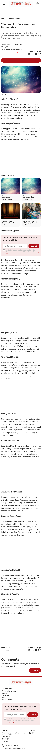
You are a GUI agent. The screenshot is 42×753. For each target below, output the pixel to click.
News (3, 18)
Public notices (7, 700)
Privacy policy (7, 695)
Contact (4, 693)
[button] (4, 3)
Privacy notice (11, 722)
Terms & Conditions (9, 691)
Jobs (3, 698)
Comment (35, 670)
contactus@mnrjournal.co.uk (15, 749)
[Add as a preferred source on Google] (21, 53)
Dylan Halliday (7, 44)
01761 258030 (13, 745)
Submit (34, 246)
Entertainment (15, 18)
